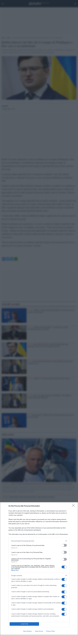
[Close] (74, 506)
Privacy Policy (50, 631)
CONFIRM (24, 624)
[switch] (64, 545)
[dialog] (39, 568)
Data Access (39, 631)
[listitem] (39, 541)
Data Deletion (27, 631)
